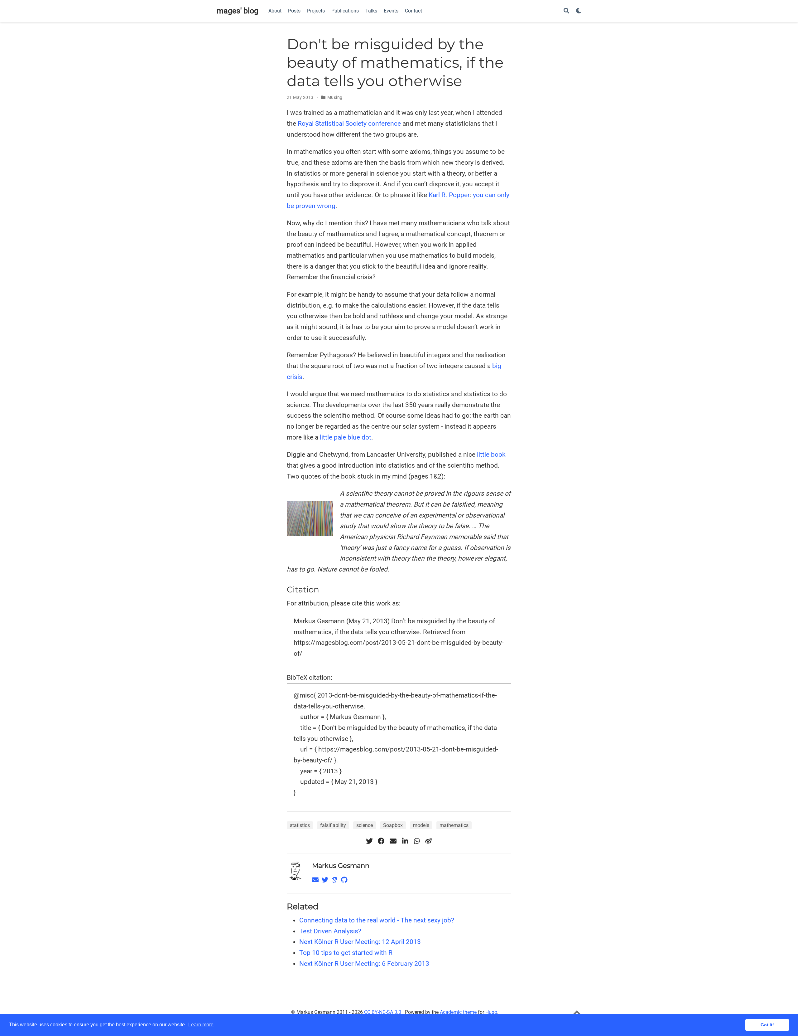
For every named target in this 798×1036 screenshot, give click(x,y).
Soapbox (393, 825)
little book (491, 454)
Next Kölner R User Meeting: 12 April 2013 (360, 942)
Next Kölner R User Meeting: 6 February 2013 (364, 963)
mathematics (454, 825)
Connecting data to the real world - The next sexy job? (376, 920)
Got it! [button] (767, 1024)
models (421, 825)
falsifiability (333, 825)
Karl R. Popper (449, 195)
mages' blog (237, 10)
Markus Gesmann (340, 865)
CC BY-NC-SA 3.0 (382, 1012)
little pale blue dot (345, 437)
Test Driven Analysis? (330, 931)
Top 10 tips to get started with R (345, 952)
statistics (300, 825)
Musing (335, 97)
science (364, 825)
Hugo (491, 1012)
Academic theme (458, 1012)
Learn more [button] (201, 1024)
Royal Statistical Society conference (349, 123)
